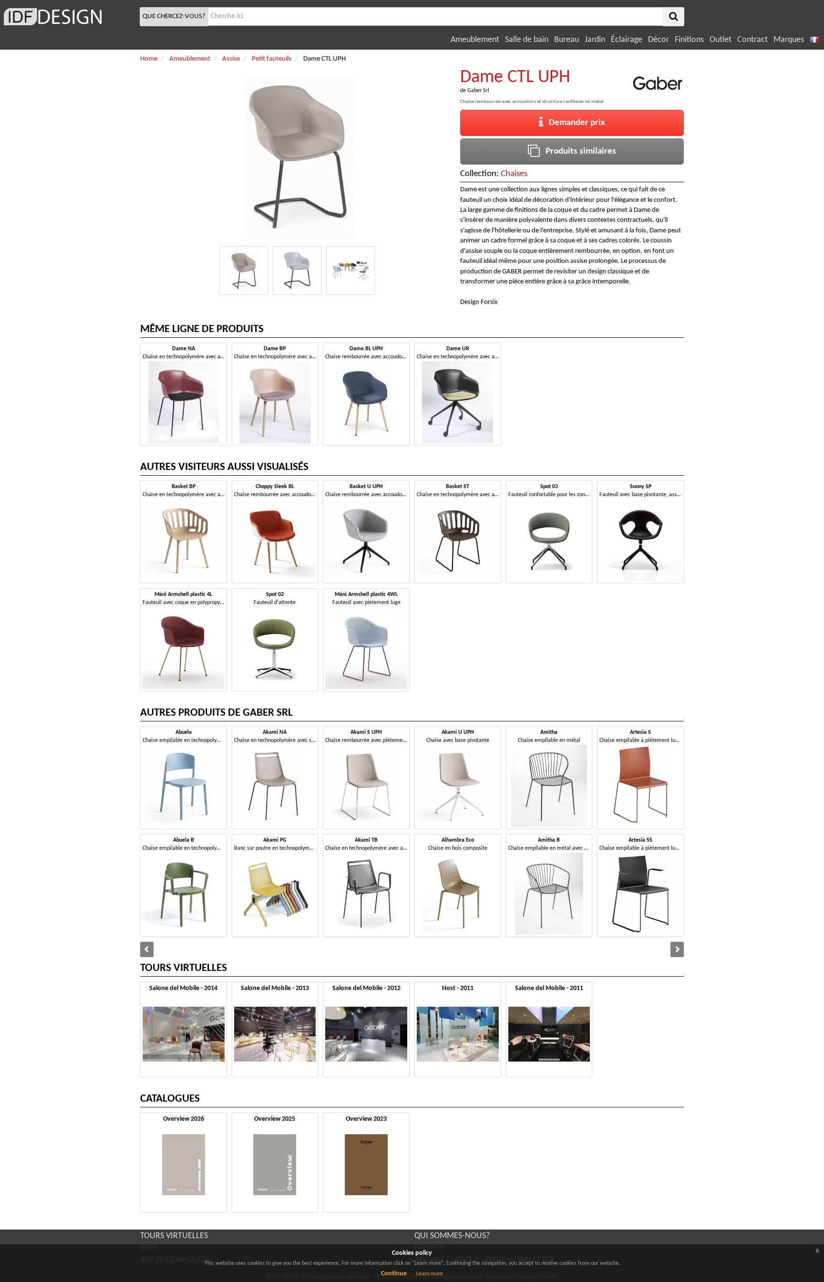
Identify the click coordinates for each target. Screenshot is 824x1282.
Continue (394, 1273)
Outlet (720, 39)
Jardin (595, 39)
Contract (752, 39)
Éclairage (626, 39)
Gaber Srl (478, 91)
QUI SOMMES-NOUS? (452, 1235)
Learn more (429, 1274)
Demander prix (574, 122)
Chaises (514, 173)
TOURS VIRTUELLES (174, 1235)
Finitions (689, 39)
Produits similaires (578, 151)
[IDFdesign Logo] (68, 17)
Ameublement (475, 39)
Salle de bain (526, 39)
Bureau (566, 39)
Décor (658, 39)
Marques (788, 39)
